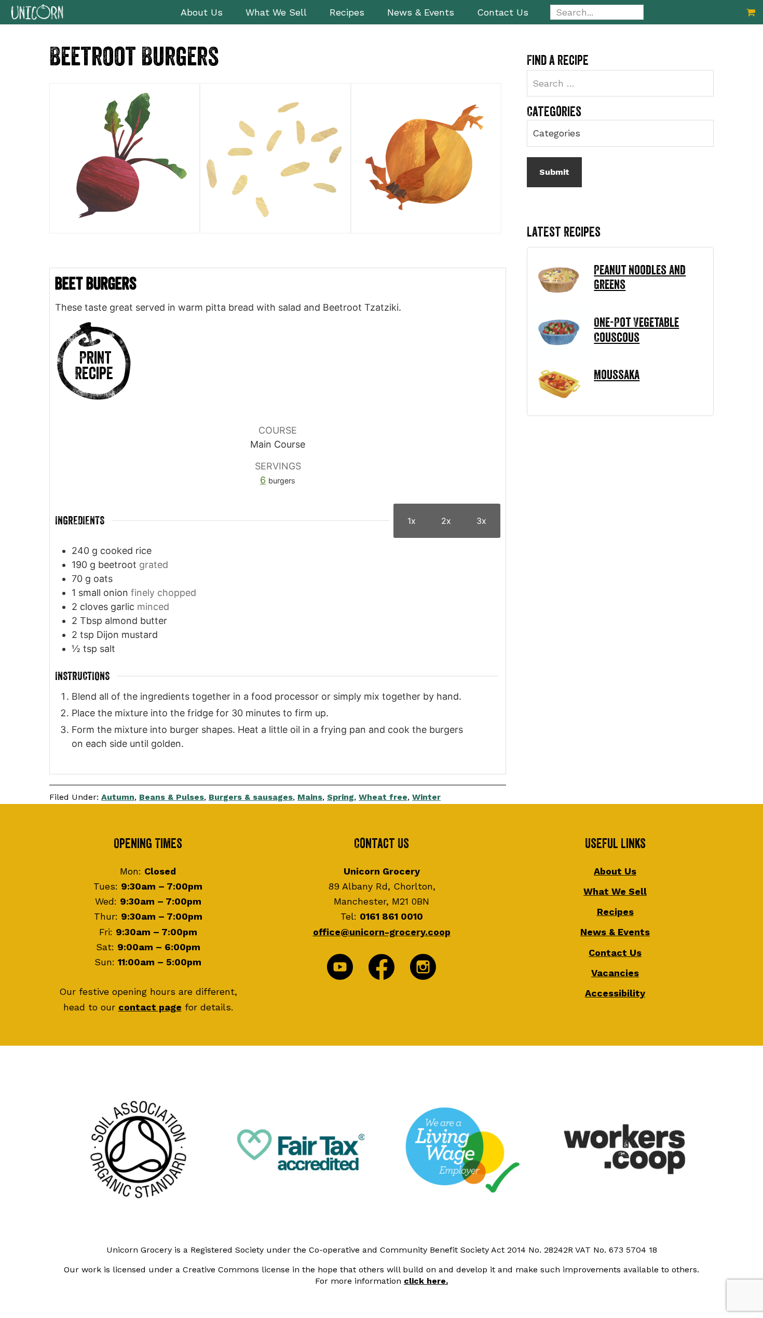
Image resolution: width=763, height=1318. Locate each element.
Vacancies (615, 972)
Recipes (615, 911)
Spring (340, 797)
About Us (615, 871)
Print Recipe (94, 366)
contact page (150, 1007)
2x (446, 521)
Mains (309, 797)
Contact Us (615, 952)
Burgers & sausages (251, 797)
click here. (426, 1281)
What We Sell (615, 891)
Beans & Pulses (171, 797)
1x (411, 521)
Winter (426, 797)
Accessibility (615, 993)
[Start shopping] (750, 12)
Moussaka (616, 375)
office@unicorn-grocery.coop (382, 931)
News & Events (615, 931)
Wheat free (383, 797)
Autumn (117, 797)
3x (481, 521)
